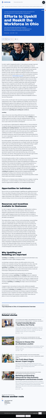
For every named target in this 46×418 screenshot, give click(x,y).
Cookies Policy (35, 413)
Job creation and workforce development (8, 402)
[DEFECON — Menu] (43, 2)
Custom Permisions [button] (20, 415)
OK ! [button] (40, 413)
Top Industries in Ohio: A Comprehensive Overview (19, 306)
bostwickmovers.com (18, 75)
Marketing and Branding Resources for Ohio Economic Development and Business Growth (29, 377)
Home (3, 6)
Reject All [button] (28, 415)
